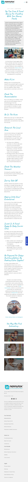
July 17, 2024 (10, 8)
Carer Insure (7, 457)
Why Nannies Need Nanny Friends (14, 335)
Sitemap (6, 469)
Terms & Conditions (8, 477)
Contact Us (6, 443)
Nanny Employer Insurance (10, 452)
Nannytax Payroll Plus (8, 424)
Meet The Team (7, 441)
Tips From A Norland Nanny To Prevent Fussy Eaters (14, 349)
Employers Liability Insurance (10, 429)
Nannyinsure (7, 449)
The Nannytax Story (8, 438)
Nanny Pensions (7, 426)
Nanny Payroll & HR (8, 421)
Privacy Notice (7, 466)
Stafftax (5, 454)
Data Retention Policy (9, 474)
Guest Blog (18, 8)
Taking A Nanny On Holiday (14, 364)
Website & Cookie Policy (9, 471)
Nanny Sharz (18, 68)
